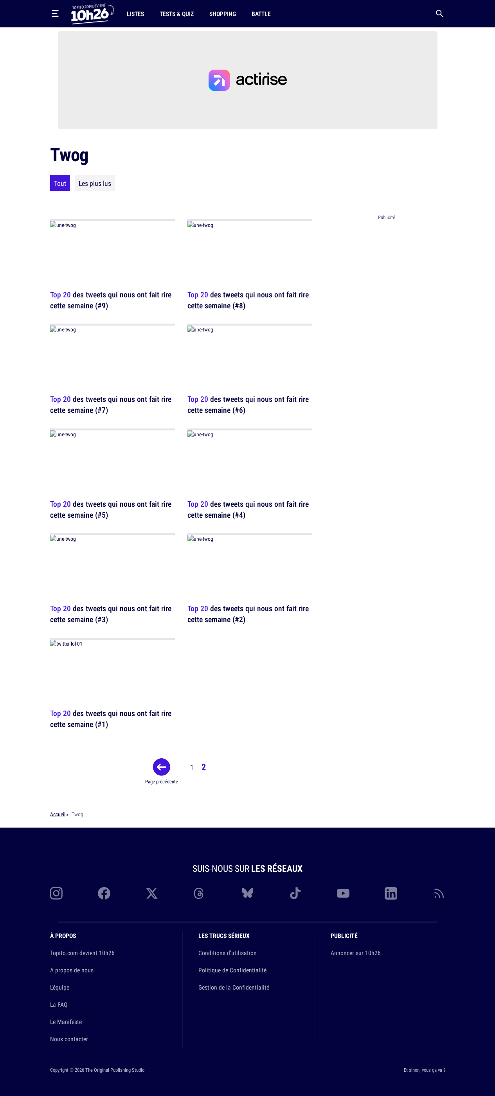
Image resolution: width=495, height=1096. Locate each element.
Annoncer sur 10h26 (356, 952)
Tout (60, 183)
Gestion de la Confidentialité (233, 987)
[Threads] (199, 893)
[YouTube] (343, 893)
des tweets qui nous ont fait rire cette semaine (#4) (248, 509)
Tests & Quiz (177, 13)
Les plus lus (95, 183)
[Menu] (55, 13)
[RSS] (439, 893)
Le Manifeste (66, 1021)
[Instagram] (56, 893)
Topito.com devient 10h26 (82, 952)
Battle (261, 13)
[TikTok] (295, 893)
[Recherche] (440, 13)
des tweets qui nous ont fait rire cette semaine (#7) (110, 405)
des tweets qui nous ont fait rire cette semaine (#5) (110, 509)
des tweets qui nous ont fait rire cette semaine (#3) (110, 614)
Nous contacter (69, 1039)
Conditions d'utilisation (227, 952)
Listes (135, 13)
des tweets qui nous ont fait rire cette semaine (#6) (248, 405)
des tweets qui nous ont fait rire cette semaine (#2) (248, 614)
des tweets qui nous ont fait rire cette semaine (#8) (248, 300)
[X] (152, 893)
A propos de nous (72, 970)
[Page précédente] (162, 767)
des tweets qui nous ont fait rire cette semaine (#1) (110, 718)
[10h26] (92, 13)
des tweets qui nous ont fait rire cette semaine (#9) (110, 300)
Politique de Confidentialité (232, 970)
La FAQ (58, 1004)
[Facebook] (104, 893)
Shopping (222, 13)
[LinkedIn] (391, 893)
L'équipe (59, 987)
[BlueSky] (247, 893)
